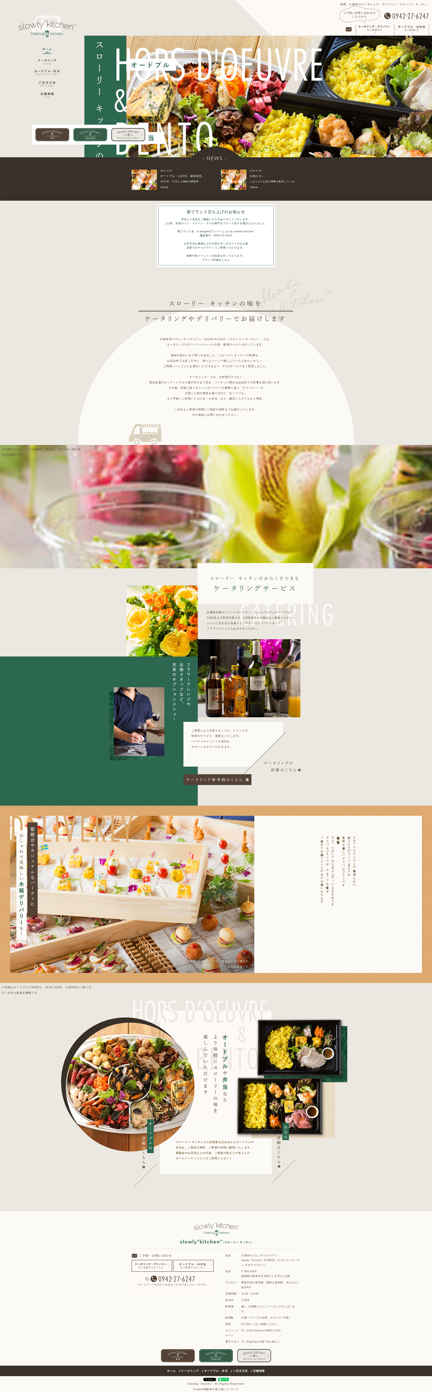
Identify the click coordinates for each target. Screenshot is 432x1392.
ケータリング (190, 1370)
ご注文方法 (240, 1370)
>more (164, 186)
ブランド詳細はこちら (216, 259)
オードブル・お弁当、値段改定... (182, 176)
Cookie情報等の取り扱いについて (216, 1389)
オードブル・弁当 (216, 1370)
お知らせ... (257, 176)
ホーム (171, 1370)
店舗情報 (259, 1370)
